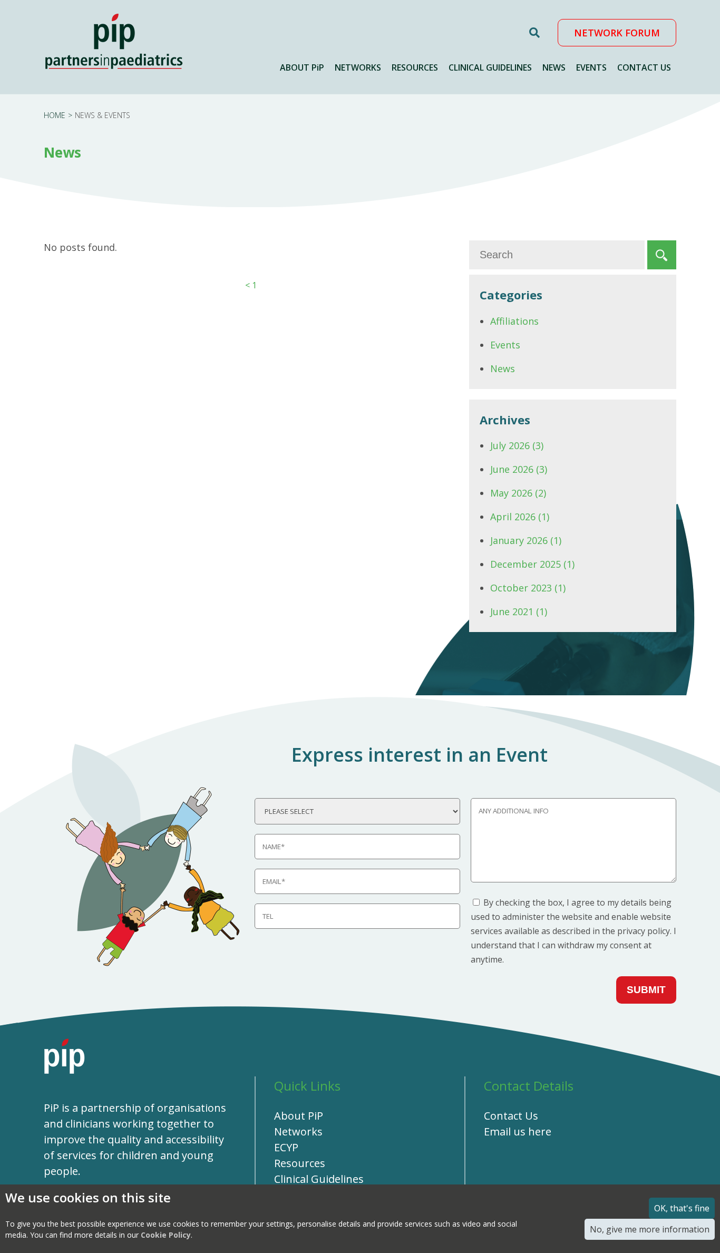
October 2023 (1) (528, 587)
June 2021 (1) (518, 611)
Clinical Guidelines (319, 1179)
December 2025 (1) (532, 564)
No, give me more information (649, 1229)
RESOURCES (415, 67)
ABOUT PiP (302, 67)
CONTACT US (644, 67)
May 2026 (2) (518, 493)
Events (505, 344)
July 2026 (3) (516, 445)
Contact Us (511, 1116)
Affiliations (514, 321)
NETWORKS (358, 67)
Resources (299, 1163)
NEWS (554, 67)
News (502, 368)
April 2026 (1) (519, 516)
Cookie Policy (166, 1235)
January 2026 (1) (525, 540)
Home (54, 115)
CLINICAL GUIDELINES (490, 67)
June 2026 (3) (518, 469)
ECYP (286, 1147)
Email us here (517, 1131)
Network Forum (617, 32)
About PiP (298, 1116)
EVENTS (591, 67)
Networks (298, 1131)
